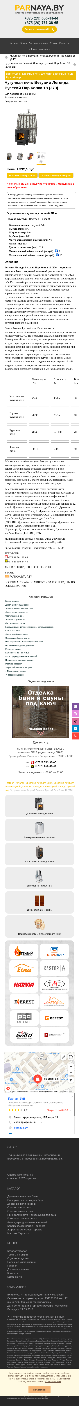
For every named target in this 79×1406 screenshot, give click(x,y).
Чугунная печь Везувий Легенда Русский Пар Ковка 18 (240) (43, 57)
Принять (39, 1389)
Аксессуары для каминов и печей (21, 656)
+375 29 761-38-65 (18, 557)
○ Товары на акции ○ (39, 49)
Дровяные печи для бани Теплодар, (38, 522)
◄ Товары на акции (14, 675)
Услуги (23, 43)
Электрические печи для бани (19, 608)
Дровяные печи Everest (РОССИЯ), (33, 514)
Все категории (12, 601)
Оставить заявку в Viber (22, 175)
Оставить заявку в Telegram (56, 175)
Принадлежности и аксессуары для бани (24, 642)
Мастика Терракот (13, 664)
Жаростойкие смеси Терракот (19, 667)
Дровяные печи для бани (39, 783)
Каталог (14, 43)
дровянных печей (27, 503)
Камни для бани (12, 630)
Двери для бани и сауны (16, 634)
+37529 (45, 762)
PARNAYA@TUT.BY (21, 576)
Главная (10, 783)
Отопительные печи (14, 616)
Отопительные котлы (15, 623)
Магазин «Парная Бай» (28, 472)
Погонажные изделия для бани (19, 645)
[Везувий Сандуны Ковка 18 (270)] (26, 147)
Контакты (64, 43)
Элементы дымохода (15, 619)
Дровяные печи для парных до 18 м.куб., (36, 507)
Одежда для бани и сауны (17, 638)
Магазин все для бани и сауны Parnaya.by (28, 461)
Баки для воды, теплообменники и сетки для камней (29, 627)
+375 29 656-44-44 (18, 561)
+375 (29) (41, 18)
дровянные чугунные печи (27, 465)
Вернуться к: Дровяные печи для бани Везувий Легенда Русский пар (39, 75)
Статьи (54, 43)
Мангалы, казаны (13, 649)
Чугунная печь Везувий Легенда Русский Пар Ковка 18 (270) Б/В (37, 65)
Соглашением (53, 1381)
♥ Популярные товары (15, 671)
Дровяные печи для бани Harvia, (37, 529)
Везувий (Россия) (39, 218)
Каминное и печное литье (17, 653)
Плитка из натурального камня (19, 660)
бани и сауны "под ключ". (53, 206)
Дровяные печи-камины (16, 612)
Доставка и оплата (38, 43)
